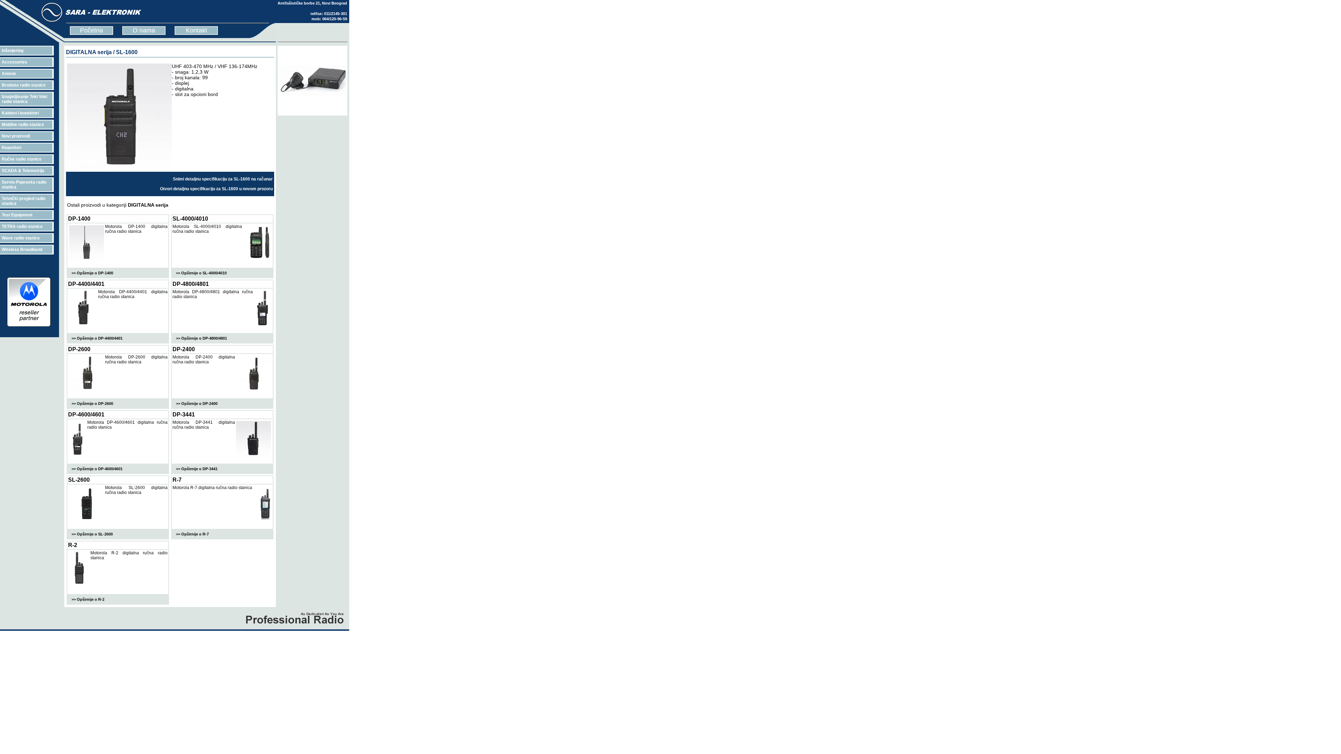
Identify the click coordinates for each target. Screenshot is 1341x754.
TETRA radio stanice (22, 226)
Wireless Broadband (22, 249)
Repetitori (11, 147)
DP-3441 (184, 414)
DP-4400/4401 (86, 284)
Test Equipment (17, 215)
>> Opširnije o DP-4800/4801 (201, 338)
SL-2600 (79, 480)
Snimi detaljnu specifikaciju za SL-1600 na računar (223, 179)
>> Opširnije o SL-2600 (92, 534)
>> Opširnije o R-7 (192, 534)
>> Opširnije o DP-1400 (92, 273)
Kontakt (196, 30)
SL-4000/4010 (190, 219)
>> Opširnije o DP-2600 (92, 403)
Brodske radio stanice (24, 85)
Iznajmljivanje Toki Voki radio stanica (24, 99)
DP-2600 (79, 349)
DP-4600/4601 (86, 414)
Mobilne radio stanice (23, 124)
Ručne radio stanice (22, 159)
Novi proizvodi (16, 136)
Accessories (14, 62)
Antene (9, 73)
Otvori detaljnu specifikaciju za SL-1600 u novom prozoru (216, 188)
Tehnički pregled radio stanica (23, 201)
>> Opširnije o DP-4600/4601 (97, 469)
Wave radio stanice (21, 238)
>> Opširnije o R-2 (88, 599)
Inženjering (12, 50)
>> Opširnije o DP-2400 (197, 403)
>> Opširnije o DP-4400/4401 (97, 338)
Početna (91, 30)
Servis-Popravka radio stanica (24, 185)
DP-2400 (184, 349)
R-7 (177, 480)
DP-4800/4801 (191, 284)
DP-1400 (79, 219)
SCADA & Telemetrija (23, 170)
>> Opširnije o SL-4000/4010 (201, 273)
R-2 (72, 545)
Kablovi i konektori (20, 113)
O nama (144, 30)
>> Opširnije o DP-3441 (197, 469)
